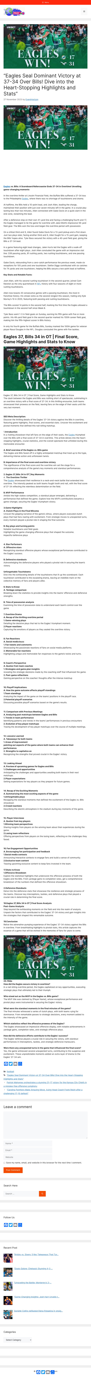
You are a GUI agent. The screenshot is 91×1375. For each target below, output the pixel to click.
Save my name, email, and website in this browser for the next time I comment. (44, 1162)
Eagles (7, 186)
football (10, 1071)
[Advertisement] (45, 167)
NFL (39, 284)
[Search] (42, 1194)
